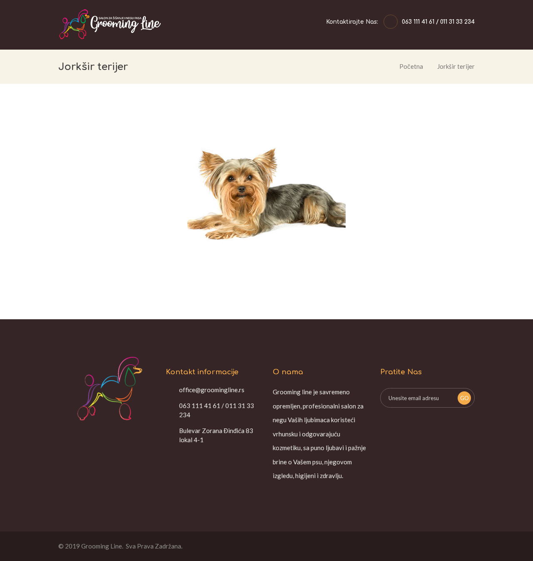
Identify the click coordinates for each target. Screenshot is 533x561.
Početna (411, 66)
